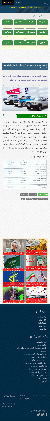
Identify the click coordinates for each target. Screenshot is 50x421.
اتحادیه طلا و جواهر (39, 357)
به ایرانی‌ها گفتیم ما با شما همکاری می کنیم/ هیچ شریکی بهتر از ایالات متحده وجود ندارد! (36, 284)
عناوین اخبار (42, 317)
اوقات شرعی (42, 345)
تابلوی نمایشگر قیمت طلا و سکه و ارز (32, 348)
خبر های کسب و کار (38, 375)
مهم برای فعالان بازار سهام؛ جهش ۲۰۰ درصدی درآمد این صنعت (13, 301)
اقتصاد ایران (42, 323)
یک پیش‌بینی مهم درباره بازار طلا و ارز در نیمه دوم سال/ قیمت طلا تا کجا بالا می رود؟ (36, 252)
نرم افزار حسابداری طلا (38, 369)
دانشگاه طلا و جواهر (38, 366)
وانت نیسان (33, 195)
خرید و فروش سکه (39, 360)
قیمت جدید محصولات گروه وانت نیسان (37, 199)
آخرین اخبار (42, 381)
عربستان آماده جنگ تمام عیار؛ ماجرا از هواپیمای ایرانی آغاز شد (13, 269)
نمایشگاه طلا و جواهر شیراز (36, 363)
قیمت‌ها (18, 2)
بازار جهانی (42, 320)
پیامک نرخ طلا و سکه (38, 372)
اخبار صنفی (42, 326)
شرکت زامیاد (24, 195)
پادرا (23, 199)
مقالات (44, 351)
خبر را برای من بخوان (38, 115)
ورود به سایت (8, 2)
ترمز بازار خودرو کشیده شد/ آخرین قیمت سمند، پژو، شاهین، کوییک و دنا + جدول (36, 300)
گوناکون (43, 329)
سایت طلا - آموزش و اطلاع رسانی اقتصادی (25, 7)
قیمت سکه (42, 378)
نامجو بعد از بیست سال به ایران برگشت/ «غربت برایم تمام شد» (13, 253)
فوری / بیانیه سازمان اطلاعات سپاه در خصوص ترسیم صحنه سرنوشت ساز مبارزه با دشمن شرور (13, 284)
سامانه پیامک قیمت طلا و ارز (35, 354)
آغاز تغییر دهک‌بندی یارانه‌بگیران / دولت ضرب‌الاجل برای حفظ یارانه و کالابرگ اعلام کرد (36, 268)
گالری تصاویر (41, 342)
